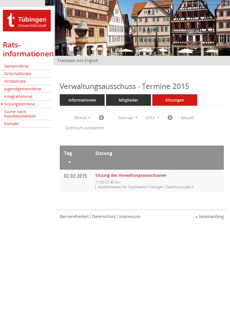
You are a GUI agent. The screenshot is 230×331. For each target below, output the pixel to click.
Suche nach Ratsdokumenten (20, 114)
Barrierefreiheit (74, 216)
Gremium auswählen (85, 127)
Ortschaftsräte (17, 73)
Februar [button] (126, 117)
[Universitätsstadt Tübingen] (27, 20)
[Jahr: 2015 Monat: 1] (101, 118)
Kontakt (11, 123)
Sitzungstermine (19, 104)
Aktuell (187, 117)
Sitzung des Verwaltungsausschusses (130, 175)
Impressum (130, 216)
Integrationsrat (18, 96)
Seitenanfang (211, 216)
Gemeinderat (16, 66)
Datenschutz (104, 216)
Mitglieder (128, 100)
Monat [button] (81, 117)
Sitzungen (174, 100)
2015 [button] (151, 117)
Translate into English (78, 60)
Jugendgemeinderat (23, 88)
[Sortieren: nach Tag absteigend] (75, 161)
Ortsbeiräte (15, 81)
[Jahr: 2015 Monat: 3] (170, 118)
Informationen (82, 100)
